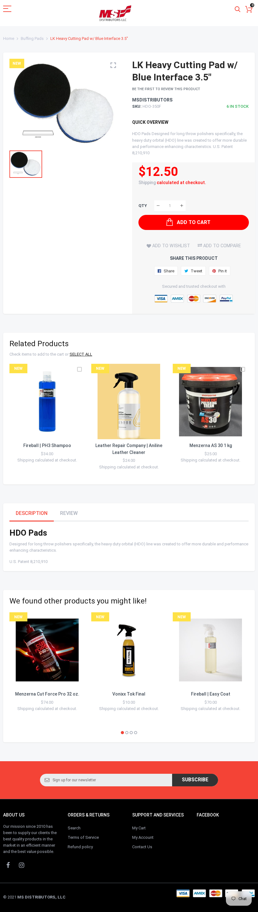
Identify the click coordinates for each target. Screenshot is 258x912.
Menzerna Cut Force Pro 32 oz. (47, 693)
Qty (142, 205)
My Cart (139, 828)
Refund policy (80, 846)
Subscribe (195, 780)
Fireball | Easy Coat (210, 693)
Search (74, 828)
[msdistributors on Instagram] (21, 865)
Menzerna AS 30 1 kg (210, 445)
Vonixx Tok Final (128, 693)
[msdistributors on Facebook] (8, 865)
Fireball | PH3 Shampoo (47, 445)
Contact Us (142, 846)
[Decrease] (158, 205)
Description (32, 513)
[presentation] (22, 421)
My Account (143, 837)
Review (69, 513)
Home (8, 38)
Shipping (147, 182)
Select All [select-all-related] (81, 354)
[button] (122, 732)
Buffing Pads (32, 38)
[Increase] (182, 205)
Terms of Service (83, 837)
